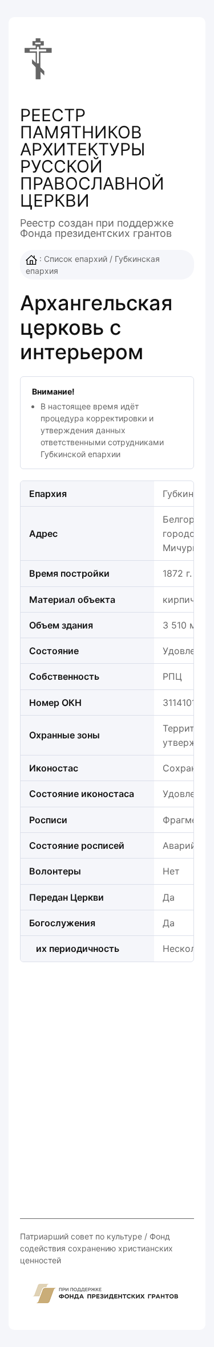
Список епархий (75, 259)
